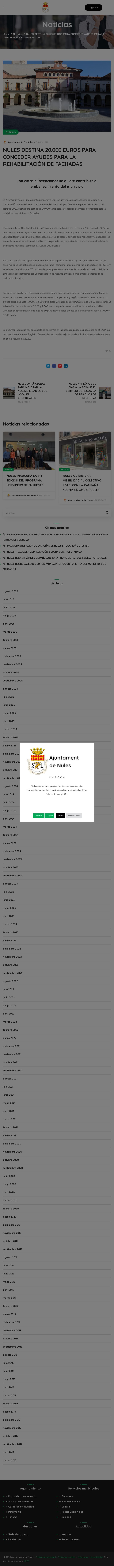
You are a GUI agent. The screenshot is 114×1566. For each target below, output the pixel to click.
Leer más (38, 815)
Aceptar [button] (49, 815)
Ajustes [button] (60, 815)
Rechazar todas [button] (74, 815)
